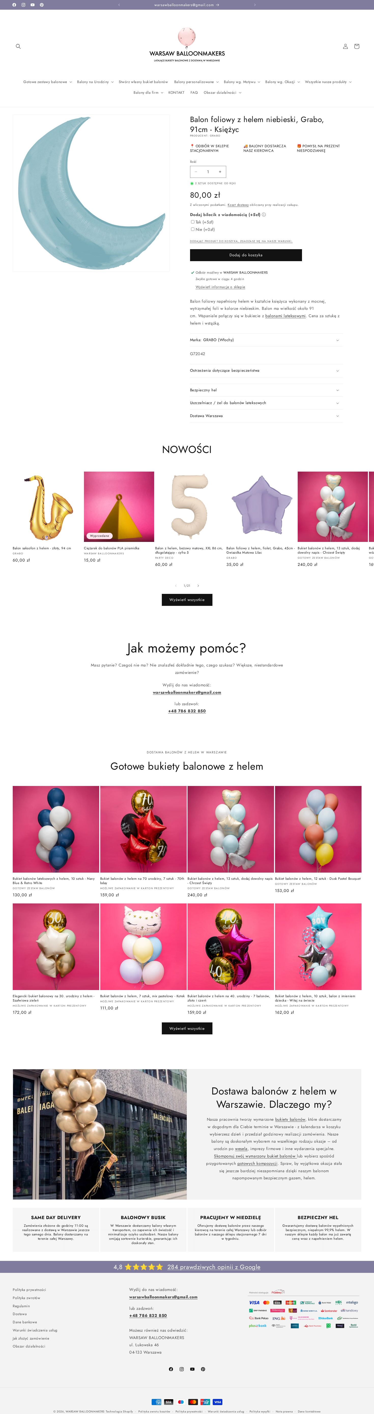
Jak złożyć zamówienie (31, 1337)
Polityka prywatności (29, 1289)
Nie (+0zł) (205, 229)
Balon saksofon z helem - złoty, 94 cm (42, 548)
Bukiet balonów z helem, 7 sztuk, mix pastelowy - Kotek (142, 996)
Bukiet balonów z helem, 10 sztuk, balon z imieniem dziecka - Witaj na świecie (315, 998)
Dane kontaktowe (309, 1411)
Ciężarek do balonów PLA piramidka (111, 548)
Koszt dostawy (238, 205)
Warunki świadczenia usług (35, 1329)
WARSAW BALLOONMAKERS (85, 1411)
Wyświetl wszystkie (187, 600)
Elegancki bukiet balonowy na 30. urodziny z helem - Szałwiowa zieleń (54, 998)
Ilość (193, 161)
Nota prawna (284, 1411)
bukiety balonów (290, 1119)
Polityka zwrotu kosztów (154, 1411)
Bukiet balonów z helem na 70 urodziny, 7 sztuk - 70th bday (142, 881)
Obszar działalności (29, 1345)
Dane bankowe (25, 1321)
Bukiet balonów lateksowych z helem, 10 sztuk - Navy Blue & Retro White (54, 881)
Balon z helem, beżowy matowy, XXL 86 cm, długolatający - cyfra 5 (189, 550)
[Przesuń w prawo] (198, 585)
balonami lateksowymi (285, 316)
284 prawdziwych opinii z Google (214, 1266)
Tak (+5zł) (205, 222)
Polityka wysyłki (260, 1411)
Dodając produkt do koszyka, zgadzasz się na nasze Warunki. (241, 241)
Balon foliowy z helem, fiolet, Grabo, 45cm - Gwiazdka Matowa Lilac (260, 550)
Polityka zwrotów (26, 1297)
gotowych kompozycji (257, 1163)
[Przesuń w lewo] (175, 585)
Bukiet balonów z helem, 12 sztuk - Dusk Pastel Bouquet (318, 879)
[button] (18, 46)
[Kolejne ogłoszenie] (255, 5)
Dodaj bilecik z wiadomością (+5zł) (225, 215)
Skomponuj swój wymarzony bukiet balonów (255, 1156)
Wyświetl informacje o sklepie (220, 286)
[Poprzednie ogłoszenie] (119, 5)
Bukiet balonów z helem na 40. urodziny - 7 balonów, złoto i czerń (229, 998)
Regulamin (21, 1305)
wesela (241, 1149)
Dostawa (20, 1313)
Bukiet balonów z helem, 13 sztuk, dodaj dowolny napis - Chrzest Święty (329, 550)
